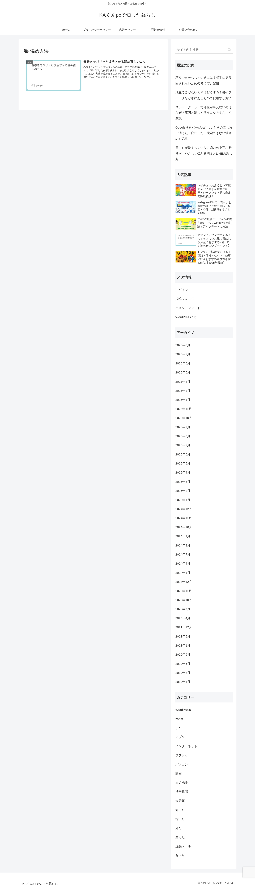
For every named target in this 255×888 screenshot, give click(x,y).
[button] (229, 50)
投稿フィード (184, 299)
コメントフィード (187, 308)
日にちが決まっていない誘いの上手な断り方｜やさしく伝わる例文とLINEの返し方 (203, 153)
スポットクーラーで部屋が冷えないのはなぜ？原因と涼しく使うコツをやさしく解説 (203, 112)
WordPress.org (185, 317)
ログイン (181, 290)
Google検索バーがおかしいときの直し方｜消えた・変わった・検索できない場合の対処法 (203, 133)
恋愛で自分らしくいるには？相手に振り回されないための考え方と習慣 (203, 80)
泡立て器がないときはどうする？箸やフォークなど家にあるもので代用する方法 (203, 95)
